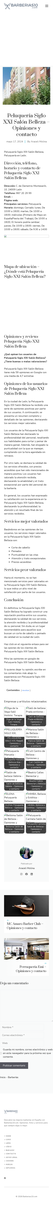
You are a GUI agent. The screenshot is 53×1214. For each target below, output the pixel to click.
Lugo (8, 1140)
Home (8, 1136)
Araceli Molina (39, 141)
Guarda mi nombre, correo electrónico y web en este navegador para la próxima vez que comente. (28, 1053)
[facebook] (5, 1178)
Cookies (10, 1161)
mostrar (25, 690)
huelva (9, 1164)
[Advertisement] (26, 39)
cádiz (9, 1147)
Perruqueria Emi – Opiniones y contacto (31, 969)
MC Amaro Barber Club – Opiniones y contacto (25, 926)
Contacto (11, 1154)
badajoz (10, 1150)
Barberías (13, 1077)
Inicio (3, 1077)
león (8, 1143)
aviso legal (11, 1157)
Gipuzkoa (10, 1168)
